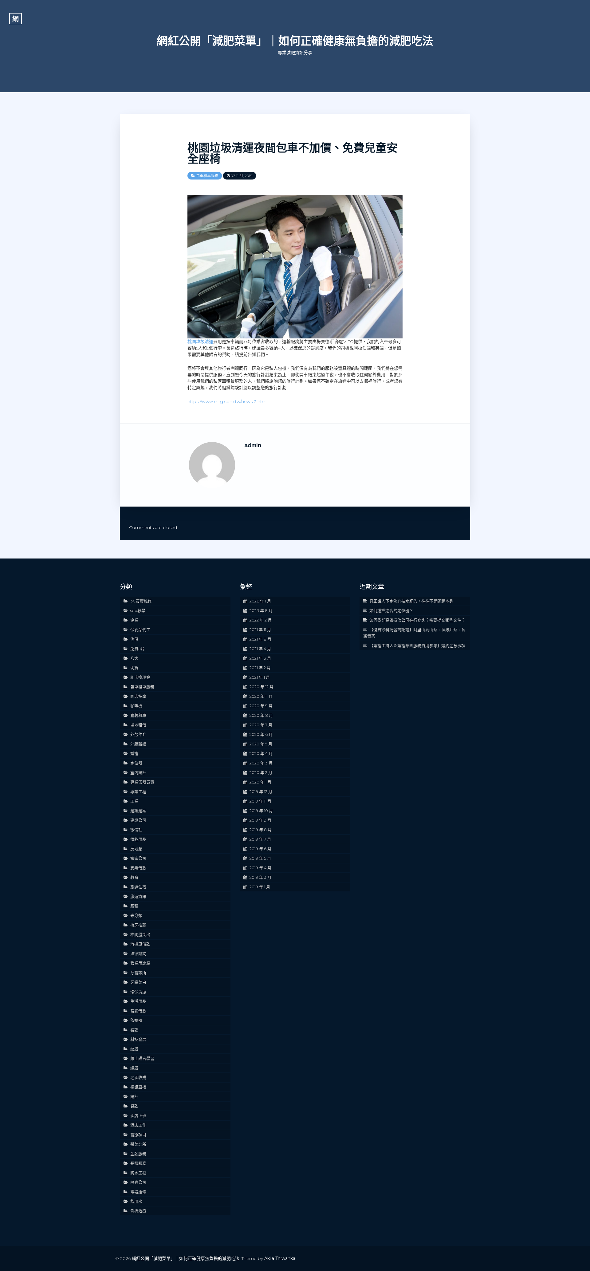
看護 (134, 1029)
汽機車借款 (140, 943)
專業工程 (138, 791)
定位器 (136, 762)
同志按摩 (138, 696)
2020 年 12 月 (261, 686)
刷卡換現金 (140, 677)
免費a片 (137, 648)
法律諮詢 (138, 953)
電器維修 (138, 1191)
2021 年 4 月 (260, 648)
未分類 (136, 915)
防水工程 (138, 1172)
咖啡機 (136, 705)
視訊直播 (138, 1086)
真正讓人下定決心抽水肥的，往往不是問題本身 (411, 600)
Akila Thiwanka (279, 1258)
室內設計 (138, 772)
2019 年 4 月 (260, 867)
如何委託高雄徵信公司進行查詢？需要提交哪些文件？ (417, 620)
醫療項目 (138, 1134)
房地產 (136, 848)
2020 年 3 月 (261, 762)
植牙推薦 (138, 924)
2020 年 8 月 (261, 715)
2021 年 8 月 (260, 639)
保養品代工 (140, 629)
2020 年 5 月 (261, 743)
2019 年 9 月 (260, 820)
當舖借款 (138, 1010)
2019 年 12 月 (261, 791)
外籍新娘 (138, 743)
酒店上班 (138, 1115)
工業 (134, 801)
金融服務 (138, 1153)
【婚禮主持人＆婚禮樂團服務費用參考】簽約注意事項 (417, 645)
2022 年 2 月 (261, 620)
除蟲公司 (138, 1182)
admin (252, 445)
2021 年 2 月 (260, 667)
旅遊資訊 (138, 896)
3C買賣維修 (141, 600)
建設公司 (138, 820)
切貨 (134, 667)
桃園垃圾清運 (200, 341)
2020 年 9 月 (261, 705)
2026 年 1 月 (260, 600)
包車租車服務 (207, 175)
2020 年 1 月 (260, 782)
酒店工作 (138, 1125)
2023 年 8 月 (261, 610)
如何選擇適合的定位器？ (391, 610)
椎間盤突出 (140, 934)
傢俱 (134, 639)
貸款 (134, 1105)
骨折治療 (138, 1210)
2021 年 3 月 (260, 658)
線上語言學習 (142, 1058)
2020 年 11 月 (261, 696)
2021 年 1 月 (260, 677)
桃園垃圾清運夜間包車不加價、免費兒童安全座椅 (292, 153)
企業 (134, 620)
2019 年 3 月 (260, 877)
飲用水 (136, 1201)
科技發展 (138, 1039)
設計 (134, 1096)
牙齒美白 (138, 982)
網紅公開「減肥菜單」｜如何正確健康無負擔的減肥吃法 (295, 40)
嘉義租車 (138, 715)
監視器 (136, 1020)
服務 (134, 905)
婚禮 (134, 753)
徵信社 (136, 829)
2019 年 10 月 (261, 810)
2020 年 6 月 (261, 734)
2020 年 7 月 (261, 724)
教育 (134, 877)
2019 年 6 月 (260, 848)
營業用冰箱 (140, 963)
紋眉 (134, 1048)
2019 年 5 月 (260, 858)
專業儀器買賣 (142, 782)
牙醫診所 (138, 972)
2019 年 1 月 (260, 886)
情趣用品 (138, 839)
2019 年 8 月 (261, 829)
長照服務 (138, 1163)
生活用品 (138, 1001)
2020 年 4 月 (261, 753)
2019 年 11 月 (260, 801)
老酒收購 (138, 1077)
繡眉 (134, 1067)
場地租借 (138, 724)
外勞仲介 (138, 734)
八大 (134, 658)
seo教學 (137, 610)
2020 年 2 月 (261, 772)
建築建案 (138, 810)
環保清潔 (138, 991)
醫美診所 (138, 1144)
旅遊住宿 (138, 886)
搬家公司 (138, 858)
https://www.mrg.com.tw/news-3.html (227, 401)
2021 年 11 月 (260, 629)
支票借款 (138, 867)
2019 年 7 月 (260, 839)
